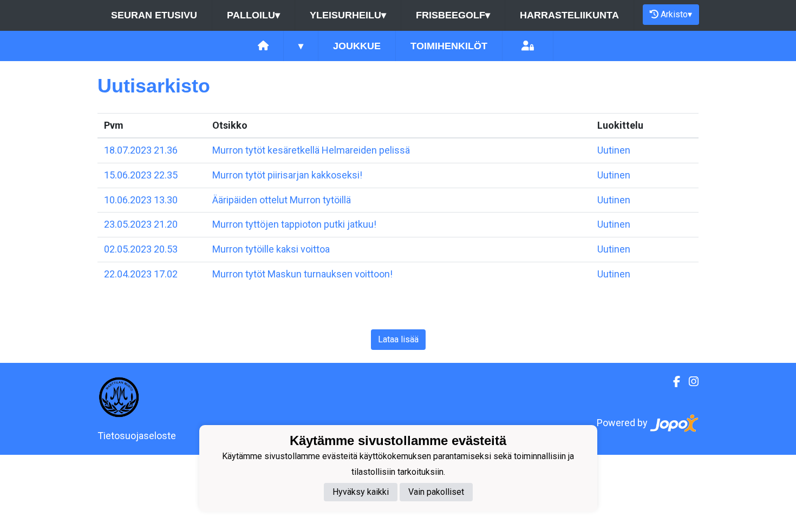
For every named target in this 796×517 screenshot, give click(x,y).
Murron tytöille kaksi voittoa (271, 249)
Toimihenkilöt (448, 46)
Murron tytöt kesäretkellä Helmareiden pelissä (311, 150)
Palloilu (253, 15)
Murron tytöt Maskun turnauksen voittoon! (302, 274)
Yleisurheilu (348, 15)
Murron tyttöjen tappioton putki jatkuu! (294, 224)
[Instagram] (689, 382)
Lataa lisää (398, 339)
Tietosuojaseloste (136, 435)
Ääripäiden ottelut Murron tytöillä (281, 200)
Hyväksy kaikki (360, 492)
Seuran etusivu (154, 15)
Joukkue (357, 46)
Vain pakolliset (436, 492)
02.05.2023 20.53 (141, 249)
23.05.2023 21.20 (141, 224)
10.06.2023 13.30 (141, 200)
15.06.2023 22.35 (141, 175)
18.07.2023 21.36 (141, 150)
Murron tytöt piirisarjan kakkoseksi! (287, 175)
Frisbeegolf (453, 15)
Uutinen (613, 150)
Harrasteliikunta (569, 15)
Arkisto (676, 14)
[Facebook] (672, 382)
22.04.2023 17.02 (141, 274)
